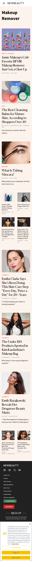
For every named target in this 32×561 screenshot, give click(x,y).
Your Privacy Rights (16, 547)
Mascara (5, 166)
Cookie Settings (10, 501)
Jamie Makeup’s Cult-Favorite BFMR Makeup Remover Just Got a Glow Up (16, 63)
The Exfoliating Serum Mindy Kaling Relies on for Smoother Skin (23, 445)
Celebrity (5, 275)
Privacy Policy (7, 491)
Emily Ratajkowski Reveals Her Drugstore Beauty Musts (13, 406)
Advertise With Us (8, 485)
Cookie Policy (7, 494)
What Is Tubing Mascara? (12, 172)
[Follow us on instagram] (15, 470)
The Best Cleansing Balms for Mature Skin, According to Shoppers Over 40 (15, 116)
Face (3, 106)
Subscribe (9, 507)
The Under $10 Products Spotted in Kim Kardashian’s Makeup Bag (15, 348)
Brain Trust (7, 488)
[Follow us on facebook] (5, 470)
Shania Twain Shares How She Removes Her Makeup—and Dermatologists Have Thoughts (8, 232)
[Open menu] (4, 3)
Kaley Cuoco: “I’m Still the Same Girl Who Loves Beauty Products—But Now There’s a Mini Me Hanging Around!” (23, 233)
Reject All (16, 552)
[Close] (30, 524)
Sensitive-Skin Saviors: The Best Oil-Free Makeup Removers (7, 207)
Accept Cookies (16, 557)
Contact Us (7, 475)
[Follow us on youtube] (19, 470)
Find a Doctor (7, 481)
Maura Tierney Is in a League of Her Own (23, 205)
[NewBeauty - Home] (16, 3)
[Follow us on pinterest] (10, 470)
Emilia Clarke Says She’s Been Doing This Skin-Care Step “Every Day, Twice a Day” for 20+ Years (15, 287)
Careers (6, 478)
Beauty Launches (8, 53)
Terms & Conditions (9, 497)
